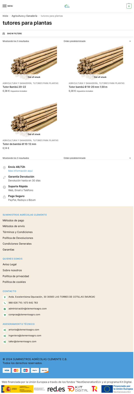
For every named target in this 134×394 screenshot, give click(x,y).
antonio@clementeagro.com (24, 329)
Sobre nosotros (12, 270)
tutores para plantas (45, 83)
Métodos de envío (14, 226)
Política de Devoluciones (18, 238)
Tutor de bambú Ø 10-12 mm (19, 144)
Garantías (8, 249)
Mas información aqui (20, 170)
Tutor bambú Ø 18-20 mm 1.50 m (88, 86)
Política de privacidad (16, 276)
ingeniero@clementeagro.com (25, 335)
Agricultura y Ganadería (24, 16)
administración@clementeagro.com (28, 308)
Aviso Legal (10, 264)
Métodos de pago (13, 220)
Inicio (5, 16)
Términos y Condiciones (18, 232)
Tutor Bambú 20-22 (14, 86)
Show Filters (14, 33)
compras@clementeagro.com (24, 314)
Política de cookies (14, 282)
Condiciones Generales (17, 243)
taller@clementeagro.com (22, 341)
